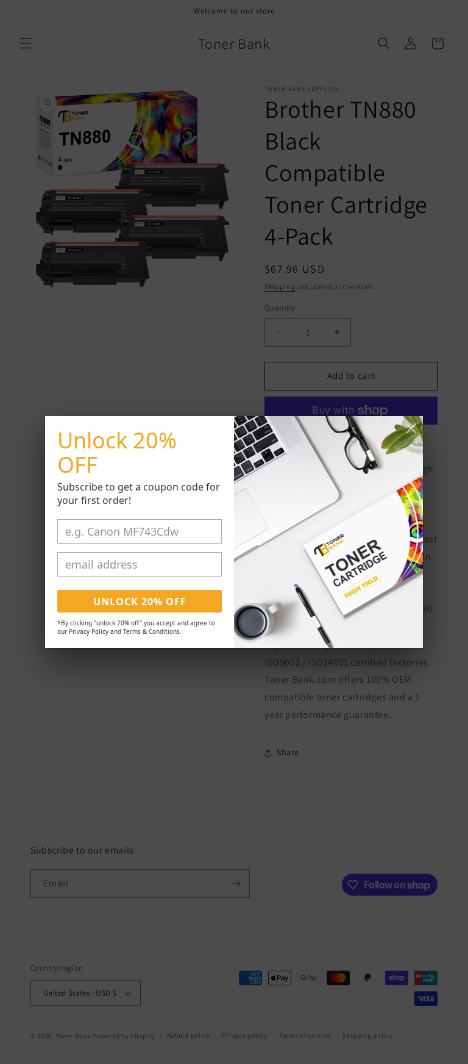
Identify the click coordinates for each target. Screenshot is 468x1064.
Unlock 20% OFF (139, 601)
